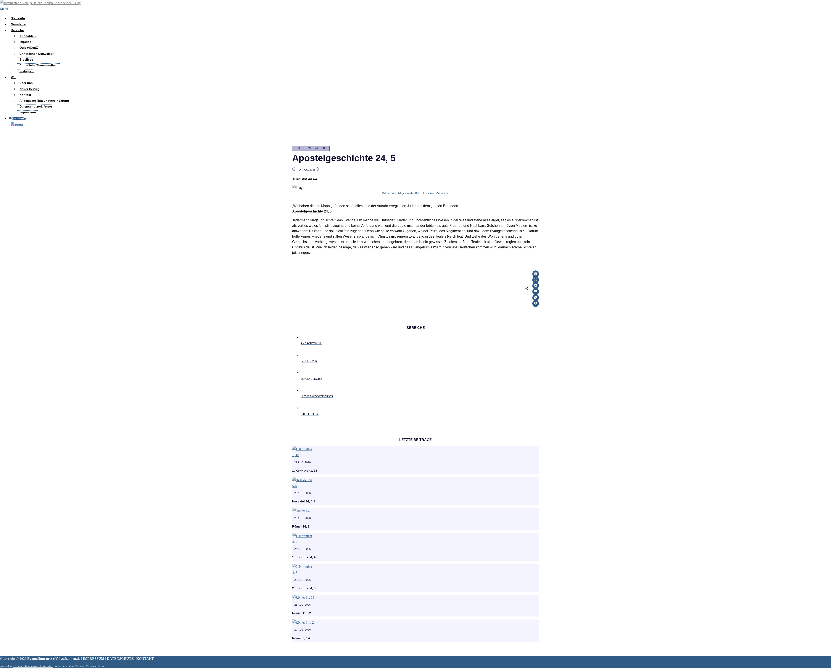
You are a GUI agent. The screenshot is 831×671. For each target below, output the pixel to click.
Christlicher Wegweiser (36, 53)
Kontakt (25, 95)
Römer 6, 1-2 (301, 638)
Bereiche (17, 30)
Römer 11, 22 (301, 613)
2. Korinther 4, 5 (304, 588)
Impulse (25, 41)
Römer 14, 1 (300, 526)
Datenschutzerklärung (35, 106)
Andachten (27, 36)
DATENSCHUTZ (120, 658)
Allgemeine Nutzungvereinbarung (44, 100)
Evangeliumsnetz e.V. (42, 658)
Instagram (26, 71)
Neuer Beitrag (29, 89)
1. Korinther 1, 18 (304, 470)
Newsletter (18, 24)
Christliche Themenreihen (38, 65)
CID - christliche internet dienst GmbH (33, 666)
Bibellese (26, 59)
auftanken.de (70, 658)
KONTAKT (145, 658)
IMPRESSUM (93, 658)
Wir (13, 77)
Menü (4, 9)
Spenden (17, 118)
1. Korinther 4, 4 (304, 557)
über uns (26, 83)
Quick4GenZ (28, 47)
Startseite (18, 18)
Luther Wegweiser (310, 148)
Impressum (27, 112)
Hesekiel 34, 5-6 (303, 501)
